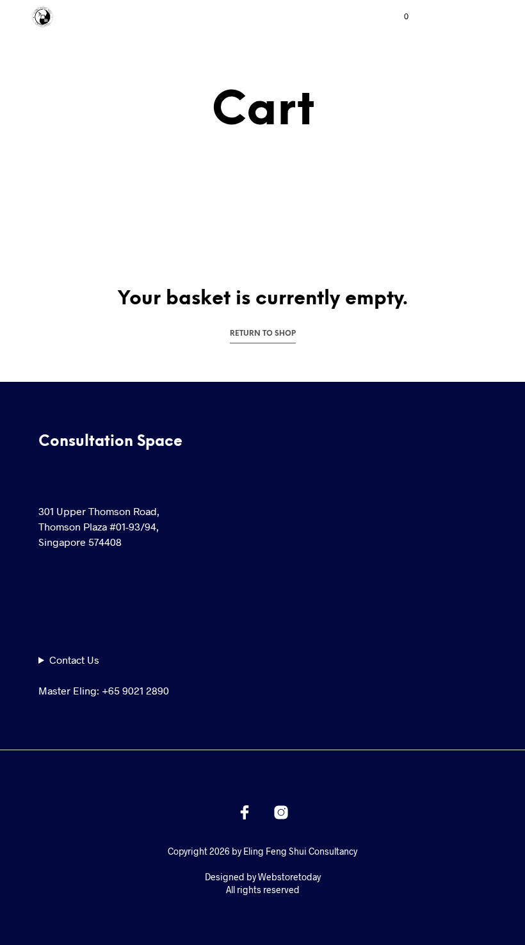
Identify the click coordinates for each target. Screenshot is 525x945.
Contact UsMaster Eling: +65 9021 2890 (103, 674)
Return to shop (263, 334)
